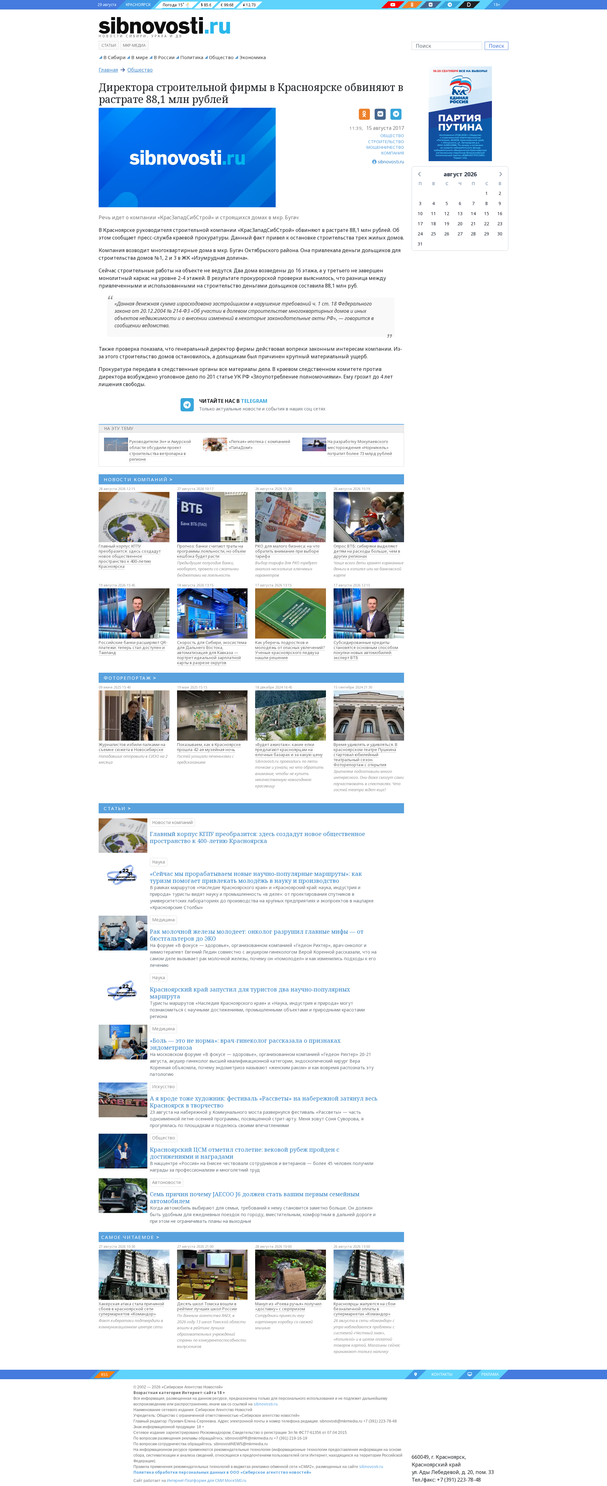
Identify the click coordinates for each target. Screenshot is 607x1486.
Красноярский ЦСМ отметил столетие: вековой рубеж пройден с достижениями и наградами (244, 1153)
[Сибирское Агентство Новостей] (164, 24)
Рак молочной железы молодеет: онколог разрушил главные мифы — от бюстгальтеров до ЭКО (257, 935)
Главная (108, 69)
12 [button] (446, 213)
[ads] (460, 115)
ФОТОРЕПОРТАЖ (130, 678)
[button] (420, 174)
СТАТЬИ (117, 808)
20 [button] (460, 224)
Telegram (254, 400)
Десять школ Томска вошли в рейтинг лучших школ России (207, 1306)
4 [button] (433, 203)
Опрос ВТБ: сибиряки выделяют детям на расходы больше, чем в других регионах (367, 551)
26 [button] (446, 234)
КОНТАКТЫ (442, 1374)
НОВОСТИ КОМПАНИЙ (138, 479)
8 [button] (486, 203)
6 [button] (460, 203)
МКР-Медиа (134, 45)
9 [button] (500, 203)
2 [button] (500, 193)
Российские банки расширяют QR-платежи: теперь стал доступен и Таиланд (133, 647)
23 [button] (499, 224)
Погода (170, 5)
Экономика (252, 57)
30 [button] (499, 234)
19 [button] (446, 224)
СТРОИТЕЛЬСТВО (386, 141)
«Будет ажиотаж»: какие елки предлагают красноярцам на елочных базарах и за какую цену (289, 749)
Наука (158, 862)
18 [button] (433, 224)
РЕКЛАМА (490, 1374)
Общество (221, 57)
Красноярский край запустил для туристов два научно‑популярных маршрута (250, 993)
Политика (191, 57)
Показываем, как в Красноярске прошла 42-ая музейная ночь (209, 747)
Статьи (108, 45)
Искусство (163, 1086)
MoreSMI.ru (235, 1480)
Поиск (496, 45)
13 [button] (460, 213)
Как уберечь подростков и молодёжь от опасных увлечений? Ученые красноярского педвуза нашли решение (290, 650)
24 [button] (420, 234)
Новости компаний (172, 822)
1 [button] (486, 193)
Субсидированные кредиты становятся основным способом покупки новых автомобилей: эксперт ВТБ (366, 650)
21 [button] (473, 224)
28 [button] (473, 234)
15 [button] (486, 213)
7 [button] (473, 203)
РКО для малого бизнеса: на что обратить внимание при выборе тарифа (287, 551)
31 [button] (420, 244)
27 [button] (460, 234)
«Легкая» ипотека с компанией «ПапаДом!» (259, 444)
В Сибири (114, 57)
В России (164, 57)
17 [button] (420, 224)
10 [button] (420, 213)
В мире (139, 57)
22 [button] (486, 224)
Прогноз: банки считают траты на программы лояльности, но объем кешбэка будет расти (211, 551)
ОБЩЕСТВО (392, 135)
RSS (104, 1374)
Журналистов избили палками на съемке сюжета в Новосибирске (132, 747)
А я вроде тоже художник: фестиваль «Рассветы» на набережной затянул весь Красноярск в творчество (263, 1102)
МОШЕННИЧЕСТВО (385, 147)
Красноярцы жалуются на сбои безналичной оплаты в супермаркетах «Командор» (364, 1309)
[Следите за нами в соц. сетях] (393, 4)
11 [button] (433, 213)
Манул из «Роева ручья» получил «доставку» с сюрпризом (288, 1306)
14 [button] (473, 213)
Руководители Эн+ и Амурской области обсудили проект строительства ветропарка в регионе (160, 450)
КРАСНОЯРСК (138, 4)
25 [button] (433, 234)
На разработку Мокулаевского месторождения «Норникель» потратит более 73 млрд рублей (360, 447)
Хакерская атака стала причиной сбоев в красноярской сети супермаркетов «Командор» (131, 1309)
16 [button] (499, 213)
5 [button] (446, 203)
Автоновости (166, 1182)
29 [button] (486, 234)
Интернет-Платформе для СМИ (195, 1480)
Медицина (163, 920)
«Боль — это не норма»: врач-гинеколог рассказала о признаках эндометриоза (245, 1044)
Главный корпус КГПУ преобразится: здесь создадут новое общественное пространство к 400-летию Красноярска (130, 556)
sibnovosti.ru (266, 1404)
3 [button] (420, 203)
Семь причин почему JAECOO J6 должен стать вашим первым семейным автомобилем (254, 1197)
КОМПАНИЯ (392, 153)
